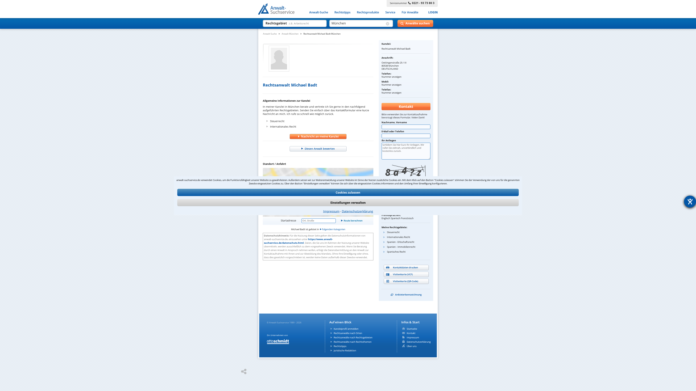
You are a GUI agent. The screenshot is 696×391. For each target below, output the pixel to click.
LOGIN (433, 12)
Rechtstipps (342, 12)
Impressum (331, 211)
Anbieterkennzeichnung (408, 294)
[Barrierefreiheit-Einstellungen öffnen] (690, 202)
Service (390, 12)
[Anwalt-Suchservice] (278, 9)
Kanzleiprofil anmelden (346, 328)
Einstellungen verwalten (348, 202)
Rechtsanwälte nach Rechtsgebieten (353, 337)
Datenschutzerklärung (357, 211)
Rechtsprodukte (368, 12)
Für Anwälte (410, 12)
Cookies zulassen (348, 192)
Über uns (412, 346)
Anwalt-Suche (318, 12)
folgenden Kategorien (333, 229)
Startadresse (288, 220)
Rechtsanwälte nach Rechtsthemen (353, 341)
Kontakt (411, 333)
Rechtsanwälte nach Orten (348, 333)
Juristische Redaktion (345, 350)
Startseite (412, 328)
